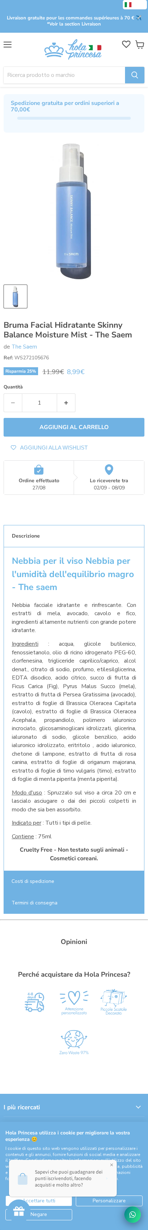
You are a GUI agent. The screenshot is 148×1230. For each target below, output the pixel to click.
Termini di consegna (34, 902)
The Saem (24, 346)
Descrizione (26, 536)
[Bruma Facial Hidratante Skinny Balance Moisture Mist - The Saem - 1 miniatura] (15, 296)
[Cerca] (134, 75)
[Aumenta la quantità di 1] (66, 402)
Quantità (13, 387)
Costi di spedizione (32, 881)
